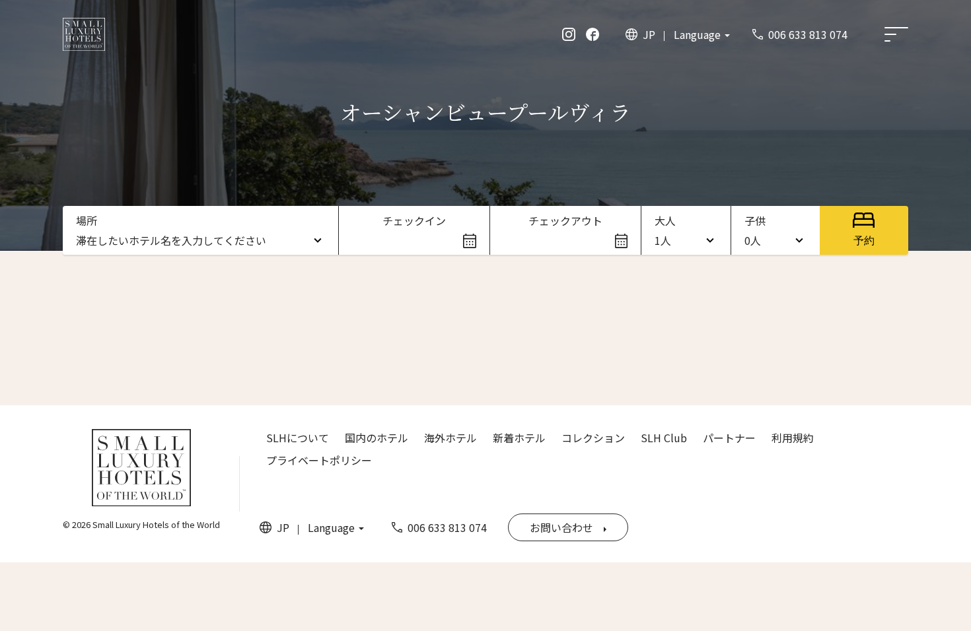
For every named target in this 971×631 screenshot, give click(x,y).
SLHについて (297, 438)
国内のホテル (376, 438)
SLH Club (664, 438)
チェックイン (414, 220)
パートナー (729, 438)
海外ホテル (450, 438)
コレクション (593, 438)
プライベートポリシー (319, 460)
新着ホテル (519, 438)
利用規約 (793, 438)
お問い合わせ (561, 527)
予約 (864, 240)
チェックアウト (565, 220)
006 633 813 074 (807, 34)
